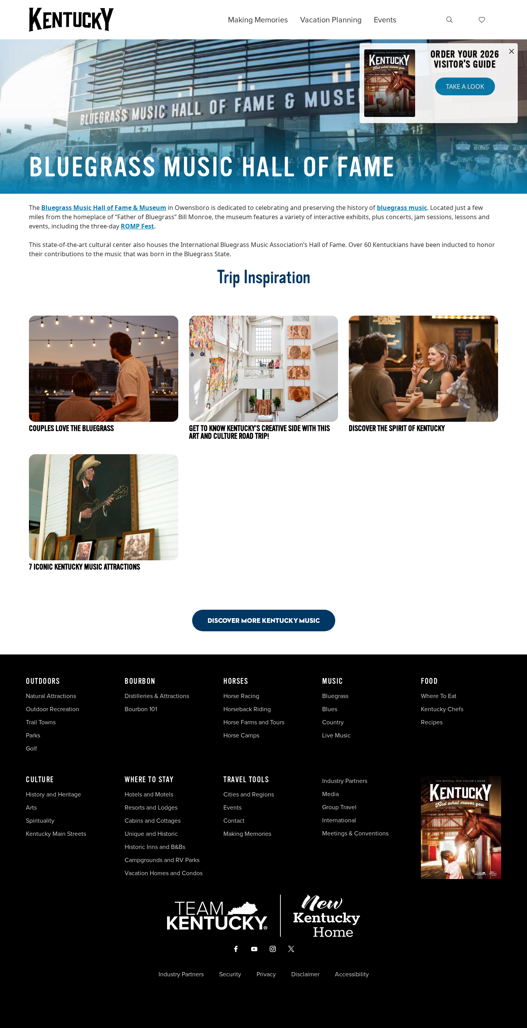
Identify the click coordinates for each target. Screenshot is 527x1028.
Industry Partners (344, 780)
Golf (31, 748)
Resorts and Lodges (151, 807)
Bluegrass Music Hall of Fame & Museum (103, 207)
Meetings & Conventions (355, 833)
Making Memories (258, 19)
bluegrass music (402, 207)
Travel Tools (246, 780)
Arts (31, 807)
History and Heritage (54, 794)
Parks (33, 735)
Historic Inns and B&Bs (155, 846)
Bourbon (140, 681)
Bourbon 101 (141, 709)
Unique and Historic (151, 833)
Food (429, 681)
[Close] (511, 52)
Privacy (266, 974)
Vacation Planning (330, 19)
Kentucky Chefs (442, 709)
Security (230, 974)
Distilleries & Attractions (157, 696)
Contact (234, 820)
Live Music (336, 735)
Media (330, 794)
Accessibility (352, 974)
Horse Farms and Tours (253, 722)
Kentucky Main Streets (56, 833)
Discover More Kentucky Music (264, 620)
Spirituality (41, 820)
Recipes (432, 722)
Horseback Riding (247, 709)
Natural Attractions (51, 696)
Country (333, 722)
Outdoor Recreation (52, 709)
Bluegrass (335, 696)
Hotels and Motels (149, 794)
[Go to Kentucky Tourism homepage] (71, 20)
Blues (329, 709)
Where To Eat (438, 696)
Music (332, 681)
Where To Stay (149, 780)
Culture (40, 780)
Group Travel (339, 807)
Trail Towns (41, 722)
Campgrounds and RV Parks (162, 860)
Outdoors (43, 681)
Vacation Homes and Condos (164, 873)
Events (385, 19)
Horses (235, 681)
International (339, 820)
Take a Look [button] (465, 86)
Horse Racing (241, 696)
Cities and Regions (248, 794)
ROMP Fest (137, 226)
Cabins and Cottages (153, 820)
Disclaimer (305, 974)
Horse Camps (241, 735)
